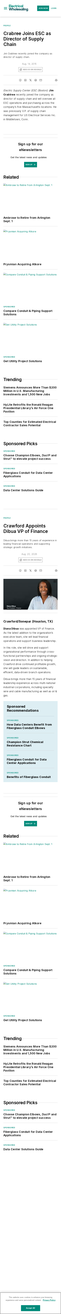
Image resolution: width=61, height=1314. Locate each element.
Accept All (30, 1308)
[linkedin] (25, 80)
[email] (40, 80)
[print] (56, 80)
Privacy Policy (49, 1300)
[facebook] (20, 80)
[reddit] (35, 80)
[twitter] (30, 80)
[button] (5, 8)
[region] (30, 1303)
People (7, 25)
